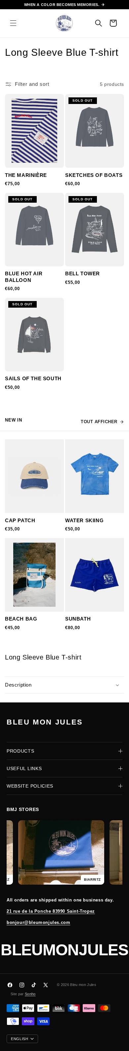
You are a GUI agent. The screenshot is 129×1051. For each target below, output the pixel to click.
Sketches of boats (93, 175)
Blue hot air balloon (23, 277)
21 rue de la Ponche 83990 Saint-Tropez (51, 911)
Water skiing (84, 520)
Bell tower (82, 273)
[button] (13, 23)
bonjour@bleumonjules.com (38, 922)
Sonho (30, 994)
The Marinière (26, 175)
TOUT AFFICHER (99, 421)
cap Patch (20, 520)
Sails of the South (33, 378)
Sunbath (78, 619)
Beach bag (21, 619)
